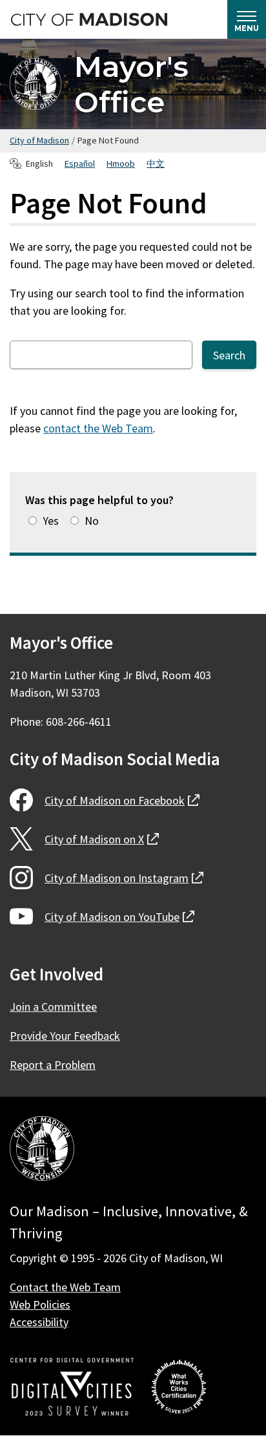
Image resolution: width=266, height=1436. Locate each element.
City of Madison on (122, 800)
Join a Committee (53, 1006)
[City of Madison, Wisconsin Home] (42, 1150)
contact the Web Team (98, 428)
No (92, 520)
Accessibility (39, 1322)
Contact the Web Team (65, 1287)
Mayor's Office (131, 84)
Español (80, 163)
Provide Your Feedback (65, 1035)
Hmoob (121, 163)
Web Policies (40, 1304)
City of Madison (39, 140)
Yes (51, 520)
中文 (156, 163)
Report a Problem (53, 1064)
